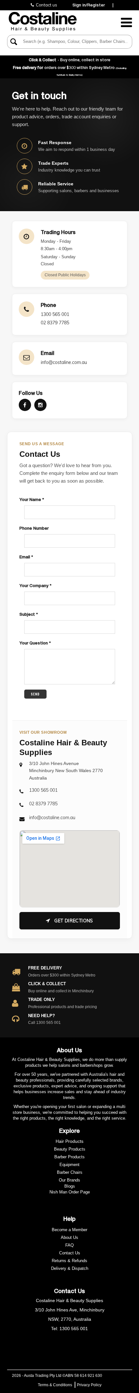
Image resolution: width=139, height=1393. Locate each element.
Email (25, 556)
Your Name (30, 499)
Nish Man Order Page (69, 1192)
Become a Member (69, 1229)
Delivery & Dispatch (69, 1268)
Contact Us (69, 1253)
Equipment (69, 1164)
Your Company (34, 585)
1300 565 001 (55, 314)
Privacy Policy (89, 1385)
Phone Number (33, 528)
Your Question (34, 642)
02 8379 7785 (55, 323)
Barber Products (69, 1156)
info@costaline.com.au (64, 362)
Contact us (45, 4)
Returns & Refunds (69, 1260)
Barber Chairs (69, 1172)
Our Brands (69, 1180)
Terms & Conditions (55, 1385)
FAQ (69, 1245)
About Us (69, 1237)
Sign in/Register (88, 4)
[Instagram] (40, 405)
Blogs (69, 1186)
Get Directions (73, 921)
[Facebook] (25, 405)
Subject (27, 614)
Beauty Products (69, 1149)
